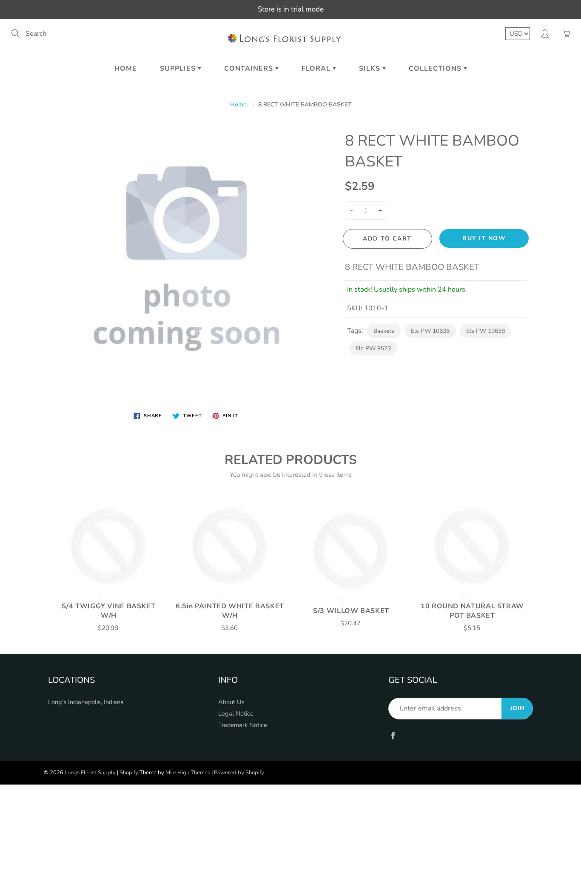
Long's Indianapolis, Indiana (86, 702)
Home (125, 68)
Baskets (383, 331)
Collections (436, 68)
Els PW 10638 (485, 331)
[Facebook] (392, 735)
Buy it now (484, 238)
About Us (231, 702)
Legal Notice (235, 713)
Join (517, 708)
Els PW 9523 (373, 348)
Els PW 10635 (430, 331)
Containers (249, 68)
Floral (317, 68)
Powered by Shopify (239, 772)
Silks (370, 68)
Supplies (179, 68)
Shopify (129, 772)
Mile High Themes (187, 772)
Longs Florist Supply (90, 772)
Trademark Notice (242, 725)
